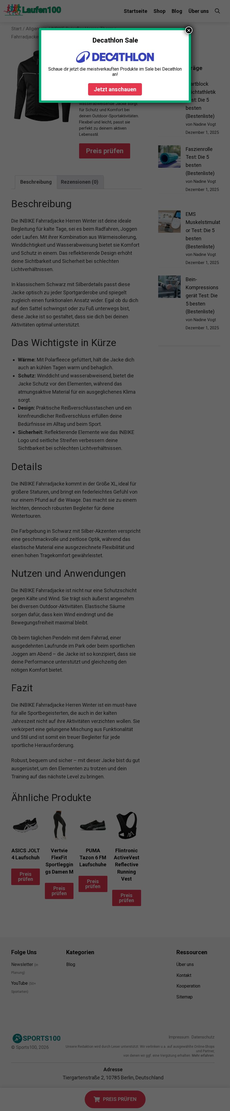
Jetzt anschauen (115, 89)
